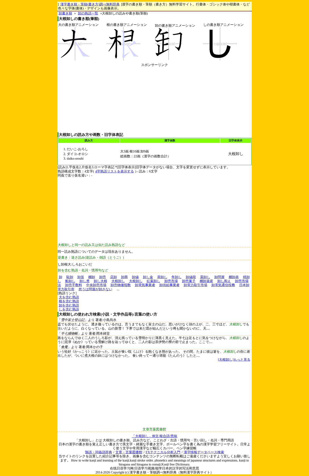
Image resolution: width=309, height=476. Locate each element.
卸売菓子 (188, 281)
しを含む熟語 (69, 309)
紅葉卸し (153, 281)
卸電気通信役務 (223, 285)
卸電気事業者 (145, 285)
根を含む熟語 (69, 301)
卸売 (102, 277)
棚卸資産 (206, 281)
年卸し (177, 277)
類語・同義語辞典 (98, 452)
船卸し (70, 281)
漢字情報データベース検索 (204, 452)
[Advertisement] (155, 99)
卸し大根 (100, 281)
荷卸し (162, 277)
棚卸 (91, 277)
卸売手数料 (73, 285)
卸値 (135, 277)
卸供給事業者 (169, 285)
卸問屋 (219, 277)
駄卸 (69, 277)
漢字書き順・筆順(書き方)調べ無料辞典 (90, 4)
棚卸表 (234, 277)
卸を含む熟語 (69, 305)
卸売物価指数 (121, 285)
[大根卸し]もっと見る (234, 359)
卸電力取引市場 (195, 285)
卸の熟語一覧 (88, 13)
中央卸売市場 (96, 285)
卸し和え (224, 281)
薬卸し (205, 277)
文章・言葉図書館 (128, 452)
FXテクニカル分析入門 (163, 452)
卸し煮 (84, 281)
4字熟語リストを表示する (114, 171)
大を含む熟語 (69, 297)
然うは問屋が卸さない (95, 289)
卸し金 (148, 277)
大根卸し (118, 281)
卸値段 (191, 277)
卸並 (80, 277)
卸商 (124, 277)
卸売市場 (171, 281)
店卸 (113, 277)
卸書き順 (65, 13)
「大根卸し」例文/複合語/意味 (154, 436)
